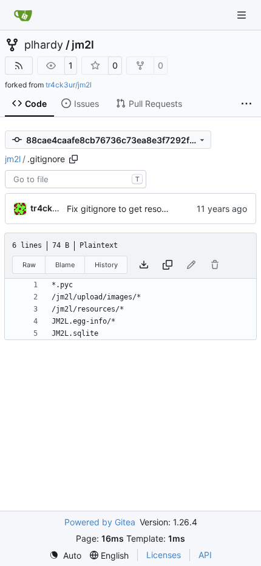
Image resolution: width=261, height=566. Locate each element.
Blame (65, 265)
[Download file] (144, 264)
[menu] (65, 555)
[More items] (246, 104)
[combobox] (75, 179)
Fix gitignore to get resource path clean (145, 208)
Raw (29, 265)
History (106, 265)
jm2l (83, 45)
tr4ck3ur (48, 208)
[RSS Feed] (19, 65)
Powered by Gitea (99, 522)
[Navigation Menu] (243, 15)
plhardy (43, 45)
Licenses (163, 555)
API (205, 555)
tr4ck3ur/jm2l (69, 84)
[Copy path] (73, 159)
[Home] (23, 15)
